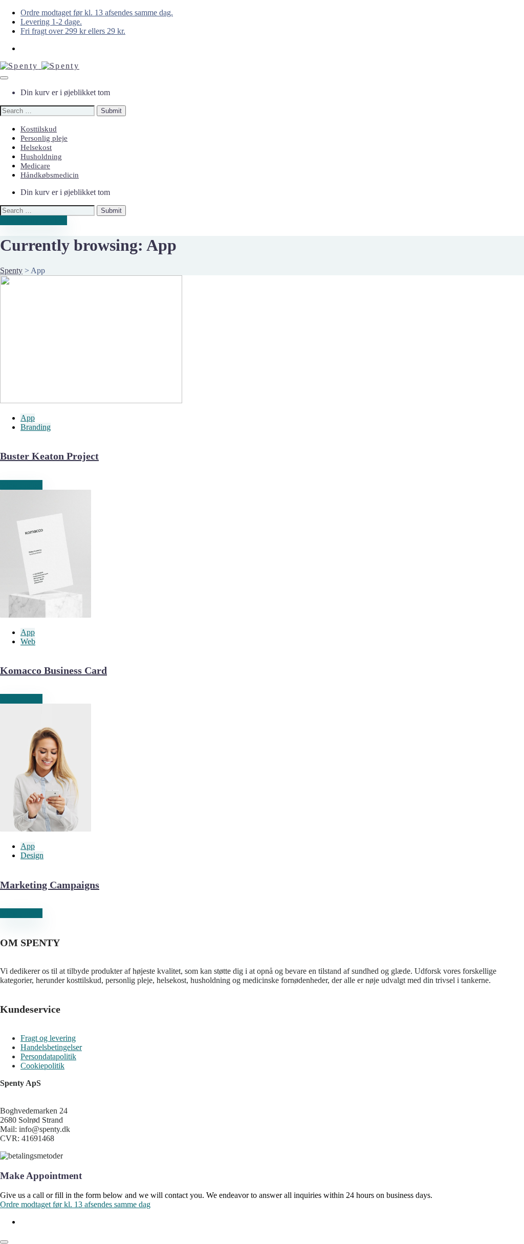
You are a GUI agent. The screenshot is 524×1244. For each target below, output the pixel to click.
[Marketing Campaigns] (45, 828)
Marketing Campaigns (49, 884)
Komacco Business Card (53, 670)
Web (27, 641)
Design (31, 855)
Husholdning (41, 156)
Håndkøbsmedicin (49, 175)
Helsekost (36, 147)
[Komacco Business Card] (45, 614)
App (27, 417)
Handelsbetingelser (51, 1047)
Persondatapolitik (48, 1056)
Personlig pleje (44, 138)
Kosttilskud (38, 129)
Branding (35, 427)
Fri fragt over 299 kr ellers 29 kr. (72, 31)
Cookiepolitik (42, 1065)
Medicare (35, 166)
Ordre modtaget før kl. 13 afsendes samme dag (75, 1204)
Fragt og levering (48, 1038)
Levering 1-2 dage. (51, 21)
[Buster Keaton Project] (91, 400)
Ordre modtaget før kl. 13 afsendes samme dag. (96, 12)
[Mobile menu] (4, 77)
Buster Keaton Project (49, 456)
